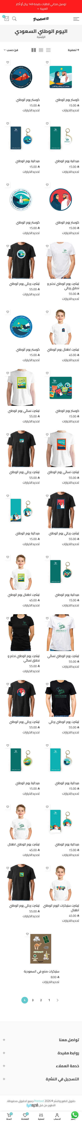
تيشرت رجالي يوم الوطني (24, 283)
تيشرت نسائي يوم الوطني (24, 411)
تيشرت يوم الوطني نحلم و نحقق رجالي (63, 286)
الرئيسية (41, 37)
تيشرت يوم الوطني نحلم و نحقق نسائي (24, 658)
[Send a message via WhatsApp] (75, 1115)
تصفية (72, 50)
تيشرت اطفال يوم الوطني (63, 349)
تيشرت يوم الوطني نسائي (63, 656)
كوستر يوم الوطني (67, 100)
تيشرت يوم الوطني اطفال (24, 844)
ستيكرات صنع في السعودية (41, 971)
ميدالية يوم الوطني (67, 161)
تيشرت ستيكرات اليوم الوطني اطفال (61, 908)
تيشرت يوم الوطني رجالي (64, 722)
